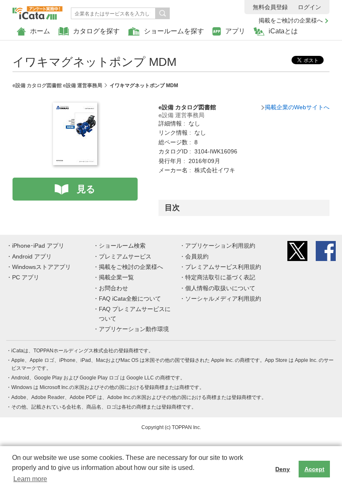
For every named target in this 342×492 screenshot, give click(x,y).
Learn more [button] (30, 478)
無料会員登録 (270, 7)
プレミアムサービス (125, 256)
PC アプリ (25, 277)
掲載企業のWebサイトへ (297, 107)
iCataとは (283, 31)
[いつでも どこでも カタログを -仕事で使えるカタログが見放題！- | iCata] (38, 11)
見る (86, 189)
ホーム (40, 31)
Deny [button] (282, 469)
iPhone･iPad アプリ (38, 245)
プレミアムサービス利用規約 (223, 267)
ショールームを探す (174, 31)
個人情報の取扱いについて (220, 288)
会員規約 (197, 256)
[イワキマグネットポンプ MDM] (75, 107)
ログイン (309, 7)
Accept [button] (314, 469)
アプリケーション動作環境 (134, 329)
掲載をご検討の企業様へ (291, 20)
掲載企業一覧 (116, 277)
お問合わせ (113, 288)
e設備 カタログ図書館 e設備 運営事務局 (57, 85)
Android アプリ (32, 256)
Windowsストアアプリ (41, 267)
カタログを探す (96, 31)
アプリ (235, 31)
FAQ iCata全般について (130, 298)
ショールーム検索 (122, 245)
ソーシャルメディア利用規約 (223, 298)
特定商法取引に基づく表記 (220, 277)
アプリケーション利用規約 (220, 245)
